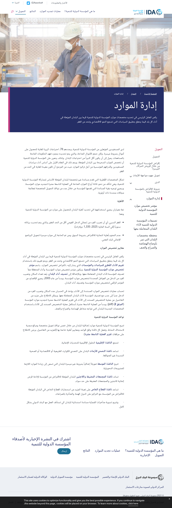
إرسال (64, 451)
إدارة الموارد (153, 198)
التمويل (22, 11)
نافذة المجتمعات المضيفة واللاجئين (94, 377)
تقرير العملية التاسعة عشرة (98, 334)
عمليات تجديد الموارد (50, 11)
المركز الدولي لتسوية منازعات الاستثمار (145, 487)
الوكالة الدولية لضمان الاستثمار (32, 477)
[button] (12, 12)
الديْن (157, 182)
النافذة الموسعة (105, 364)
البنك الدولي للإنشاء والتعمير (115, 477)
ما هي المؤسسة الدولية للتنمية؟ (79, 11)
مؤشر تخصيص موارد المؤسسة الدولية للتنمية (145, 210)
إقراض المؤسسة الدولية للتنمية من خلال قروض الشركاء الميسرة (145, 166)
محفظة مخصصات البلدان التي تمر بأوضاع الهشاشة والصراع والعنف (147, 241)
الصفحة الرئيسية (150, 94)
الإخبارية (145, 455)
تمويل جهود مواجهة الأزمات (146, 175)
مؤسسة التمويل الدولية (61, 477)
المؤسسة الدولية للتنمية (87, 477)
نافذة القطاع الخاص (101, 389)
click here (133, 504)
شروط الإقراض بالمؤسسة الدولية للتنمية (147, 190)
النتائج (33, 11)
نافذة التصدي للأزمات (101, 351)
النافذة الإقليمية (104, 343)
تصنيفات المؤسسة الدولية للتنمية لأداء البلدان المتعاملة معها (145, 224)
